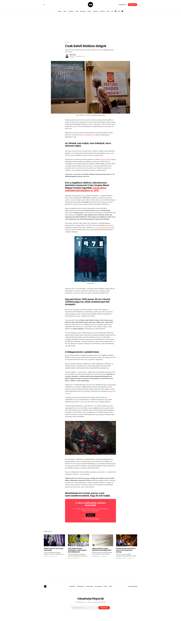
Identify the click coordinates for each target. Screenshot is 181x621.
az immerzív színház (104, 159)
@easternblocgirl (88, 135)
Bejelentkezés (122, 4)
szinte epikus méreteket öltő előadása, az (85, 189)
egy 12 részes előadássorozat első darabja (104, 227)
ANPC (110, 586)
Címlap (59, 11)
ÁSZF (105, 586)
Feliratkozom (90, 515)
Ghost (135, 586)
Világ (76, 11)
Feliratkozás (132, 4)
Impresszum (72, 586)
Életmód (102, 11)
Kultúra (89, 11)
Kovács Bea (72, 54)
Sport (108, 11)
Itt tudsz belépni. (94, 518)
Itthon (64, 11)
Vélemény (95, 11)
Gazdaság (82, 11)
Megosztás (73, 57)
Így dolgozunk (98, 586)
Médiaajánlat (80, 586)
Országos (70, 11)
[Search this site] (44, 4)
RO (112, 11)
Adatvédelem (89, 586)
